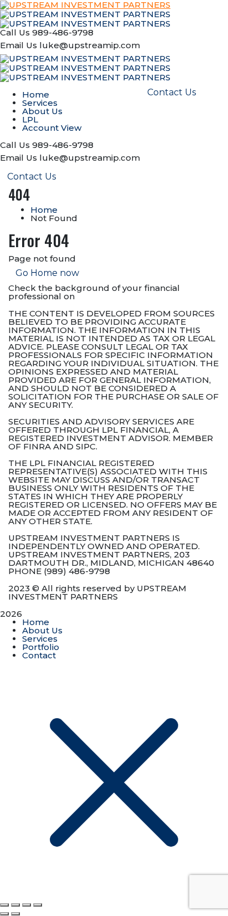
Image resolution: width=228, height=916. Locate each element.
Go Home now (47, 273)
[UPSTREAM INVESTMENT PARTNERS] (85, 13)
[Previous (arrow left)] (4, 913)
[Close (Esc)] (37, 905)
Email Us (18, 45)
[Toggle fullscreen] (15, 905)
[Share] (26, 905)
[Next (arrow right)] (15, 913)
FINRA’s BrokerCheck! (125, 296)
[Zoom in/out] (4, 905)
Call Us (15, 32)
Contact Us (31, 176)
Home (44, 209)
